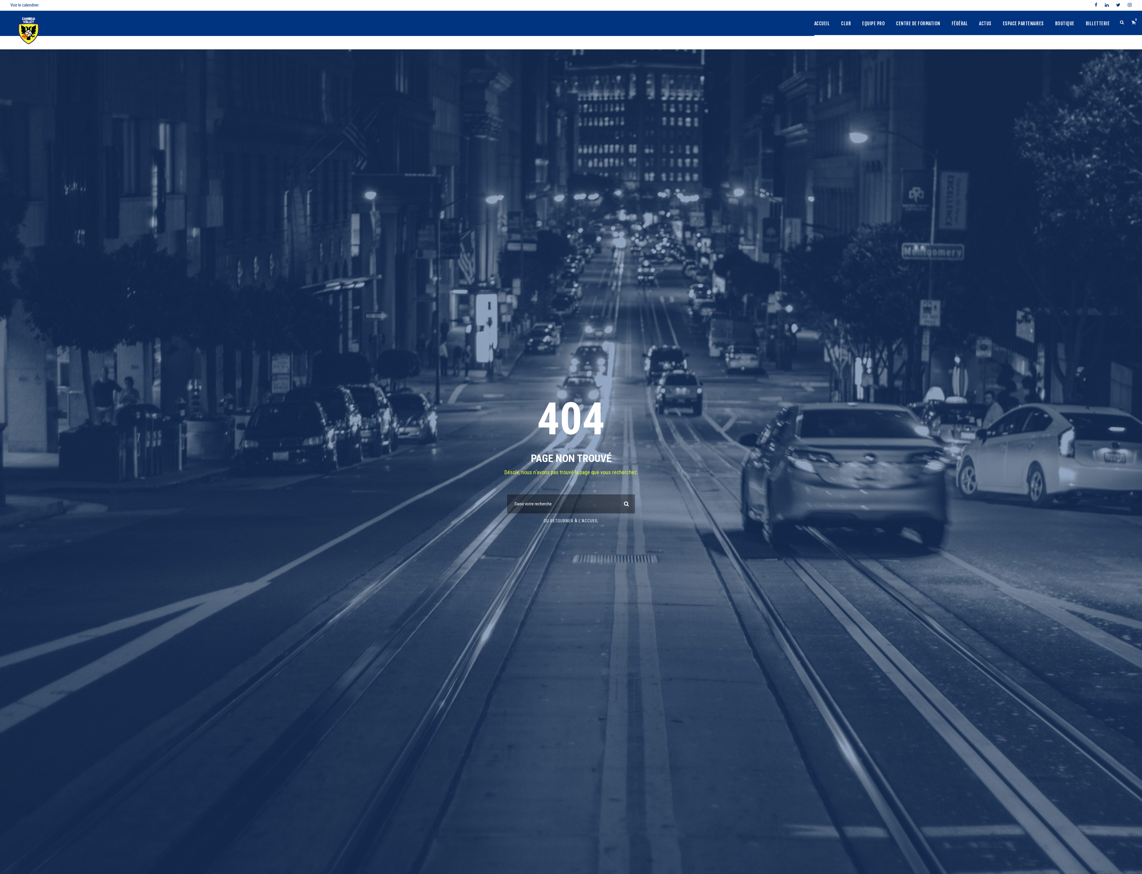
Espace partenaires (1023, 23)
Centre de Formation (918, 23)
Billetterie (1098, 23)
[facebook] (1096, 5)
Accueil (822, 23)
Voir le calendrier (24, 5)
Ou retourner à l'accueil (571, 520)
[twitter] (1118, 5)
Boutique (1064, 23)
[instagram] (1130, 5)
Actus (985, 23)
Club (846, 23)
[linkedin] (1107, 5)
